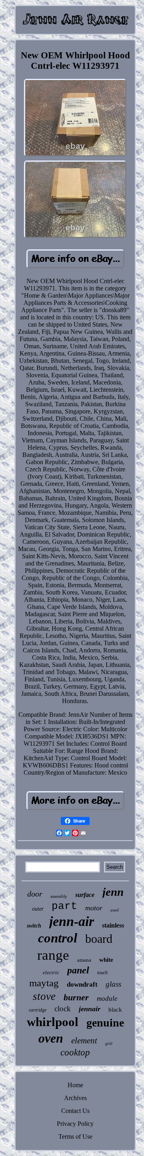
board (98, 938)
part (64, 906)
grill (108, 1043)
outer (38, 909)
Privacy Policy (75, 1123)
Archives (75, 1097)
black (115, 1009)
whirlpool (52, 1022)
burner (76, 997)
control (57, 938)
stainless (113, 925)
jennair (89, 1009)
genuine (105, 1022)
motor (93, 908)
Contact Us (75, 1110)
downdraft (82, 984)
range (53, 955)
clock (62, 1008)
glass (113, 984)
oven (50, 1038)
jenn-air (71, 921)
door (34, 893)
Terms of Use (75, 1136)
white (106, 959)
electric (51, 972)
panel (78, 970)
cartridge (37, 1010)
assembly (58, 896)
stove (44, 996)
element (84, 1040)
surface (84, 894)
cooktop (75, 1052)
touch (102, 972)
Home (75, 1085)
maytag (44, 982)
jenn (113, 891)
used (114, 909)
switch (34, 926)
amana (84, 960)
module (107, 998)
